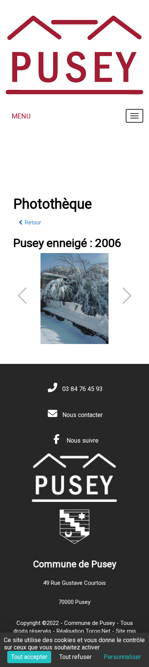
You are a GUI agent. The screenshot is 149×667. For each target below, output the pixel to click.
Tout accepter (29, 657)
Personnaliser (122, 657)
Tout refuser (75, 657)
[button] (127, 295)
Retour (32, 222)
